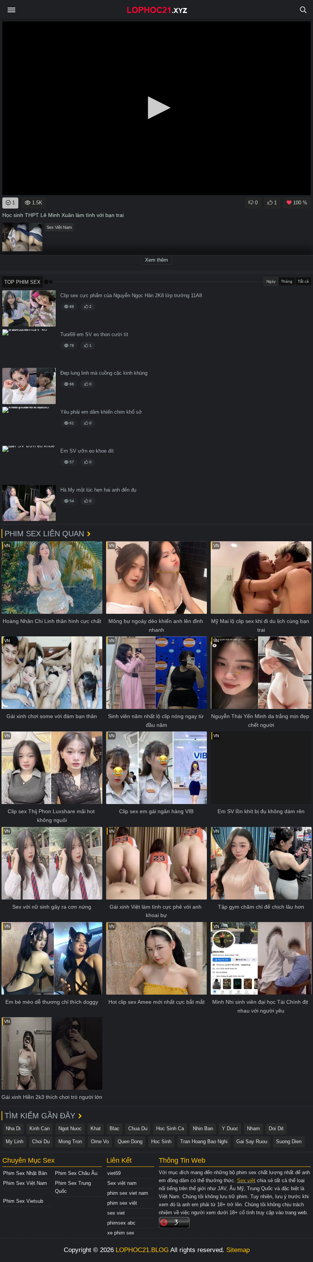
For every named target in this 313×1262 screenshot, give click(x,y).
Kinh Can (39, 1128)
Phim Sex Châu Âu (76, 1173)
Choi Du (41, 1141)
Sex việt (246, 1180)
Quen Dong (130, 1141)
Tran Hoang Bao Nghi (203, 1141)
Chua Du (137, 1128)
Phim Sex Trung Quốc (73, 1187)
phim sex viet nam (127, 1193)
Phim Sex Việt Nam (25, 1183)
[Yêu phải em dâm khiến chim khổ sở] (29, 425)
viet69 (114, 1173)
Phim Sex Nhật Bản (25, 1173)
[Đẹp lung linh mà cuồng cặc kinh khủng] (29, 386)
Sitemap (238, 1250)
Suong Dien (289, 1141)
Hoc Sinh (161, 1141)
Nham (253, 1128)
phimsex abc (121, 1223)
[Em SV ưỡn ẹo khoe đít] (29, 464)
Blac (114, 1128)
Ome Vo (100, 1141)
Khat (95, 1128)
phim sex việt (122, 1203)
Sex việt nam (122, 1183)
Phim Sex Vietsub (23, 1201)
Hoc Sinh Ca (170, 1128)
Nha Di (13, 1128)
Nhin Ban (203, 1128)
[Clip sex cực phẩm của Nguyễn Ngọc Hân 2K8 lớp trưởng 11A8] (29, 308)
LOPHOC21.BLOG (142, 1250)
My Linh (14, 1141)
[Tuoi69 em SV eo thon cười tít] (29, 347)
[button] (156, 108)
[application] (156, 108)
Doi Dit (276, 1128)
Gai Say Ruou (251, 1141)
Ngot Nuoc (70, 1128)
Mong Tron (70, 1141)
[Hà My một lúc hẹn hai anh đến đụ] (29, 503)
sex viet (116, 1213)
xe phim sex (120, 1233)
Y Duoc (230, 1128)
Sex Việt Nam (59, 227)
